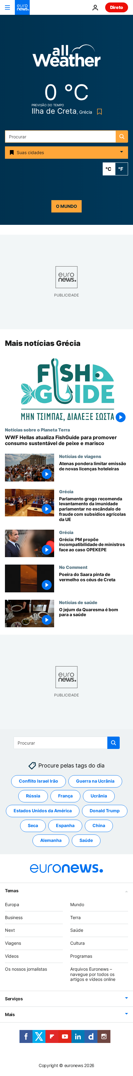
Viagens (13, 943)
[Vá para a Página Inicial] (22, 7)
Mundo (77, 904)
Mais (10, 1014)
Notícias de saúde (78, 602)
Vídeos (12, 956)
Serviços (14, 999)
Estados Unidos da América (43, 810)
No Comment (73, 567)
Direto (116, 7)
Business (14, 917)
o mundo (66, 206)
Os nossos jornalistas (26, 969)
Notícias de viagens (80, 456)
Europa (12, 904)
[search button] (122, 136)
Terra (75, 917)
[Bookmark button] (98, 112)
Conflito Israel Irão (38, 781)
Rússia (33, 796)
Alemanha (51, 840)
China (98, 825)
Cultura (77, 943)
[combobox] (66, 136)
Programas (81, 956)
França (65, 796)
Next (10, 930)
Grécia (66, 491)
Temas (12, 890)
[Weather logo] (66, 57)
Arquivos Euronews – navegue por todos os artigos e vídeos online (92, 974)
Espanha (65, 825)
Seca (33, 825)
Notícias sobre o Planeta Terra (37, 429)
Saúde (86, 840)
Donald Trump (105, 810)
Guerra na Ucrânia (95, 781)
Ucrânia (99, 796)
